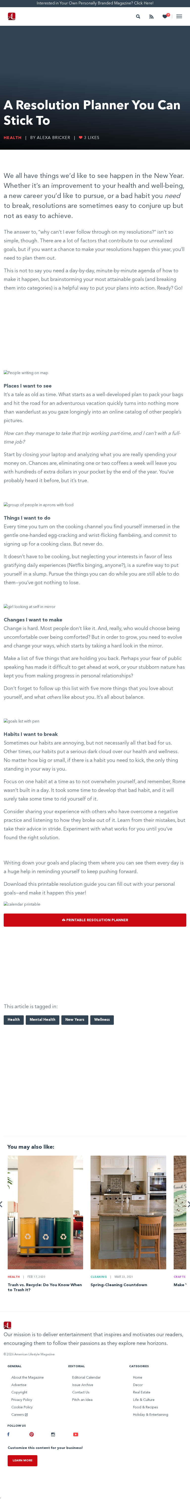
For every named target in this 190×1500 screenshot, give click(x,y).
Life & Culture (144, 1400)
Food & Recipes (145, 1407)
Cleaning (99, 1277)
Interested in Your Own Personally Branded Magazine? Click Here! (95, 3)
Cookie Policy (22, 1407)
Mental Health (42, 1020)
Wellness (102, 1020)
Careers (18, 1415)
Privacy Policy (21, 1400)
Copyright (19, 1392)
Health (13, 138)
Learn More (22, 1460)
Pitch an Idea (82, 1400)
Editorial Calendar (86, 1377)
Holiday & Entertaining (150, 1415)
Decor (138, 1385)
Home (137, 1377)
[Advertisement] (95, 331)
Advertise (18, 1385)
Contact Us (81, 1392)
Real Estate (141, 1392)
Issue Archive (82, 1385)
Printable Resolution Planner (96, 920)
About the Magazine (27, 1377)
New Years (74, 1020)
